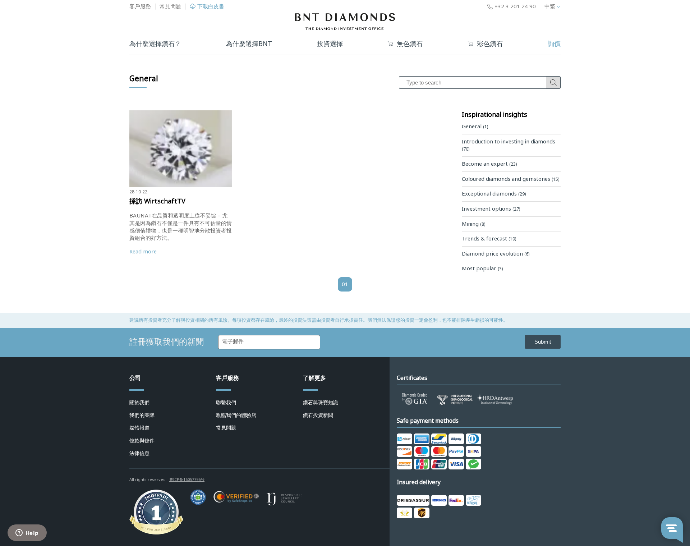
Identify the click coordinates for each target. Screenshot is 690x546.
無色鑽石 (410, 44)
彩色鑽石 (490, 44)
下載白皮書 (210, 6)
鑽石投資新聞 (318, 415)
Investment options (491, 209)
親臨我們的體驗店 (236, 415)
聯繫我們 (226, 402)
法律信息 (139, 453)
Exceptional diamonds (494, 194)
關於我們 (139, 402)
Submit (542, 342)
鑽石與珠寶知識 (320, 402)
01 (345, 284)
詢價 (554, 44)
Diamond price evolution (495, 254)
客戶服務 (140, 6)
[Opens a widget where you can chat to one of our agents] (27, 533)
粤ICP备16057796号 (186, 479)
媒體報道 (139, 427)
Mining (473, 224)
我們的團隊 (142, 415)
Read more (143, 252)
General (475, 126)
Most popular (482, 268)
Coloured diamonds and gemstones (510, 179)
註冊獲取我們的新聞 (166, 342)
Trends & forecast (489, 239)
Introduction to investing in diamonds (508, 145)
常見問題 (170, 6)
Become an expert (489, 164)
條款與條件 (142, 440)
